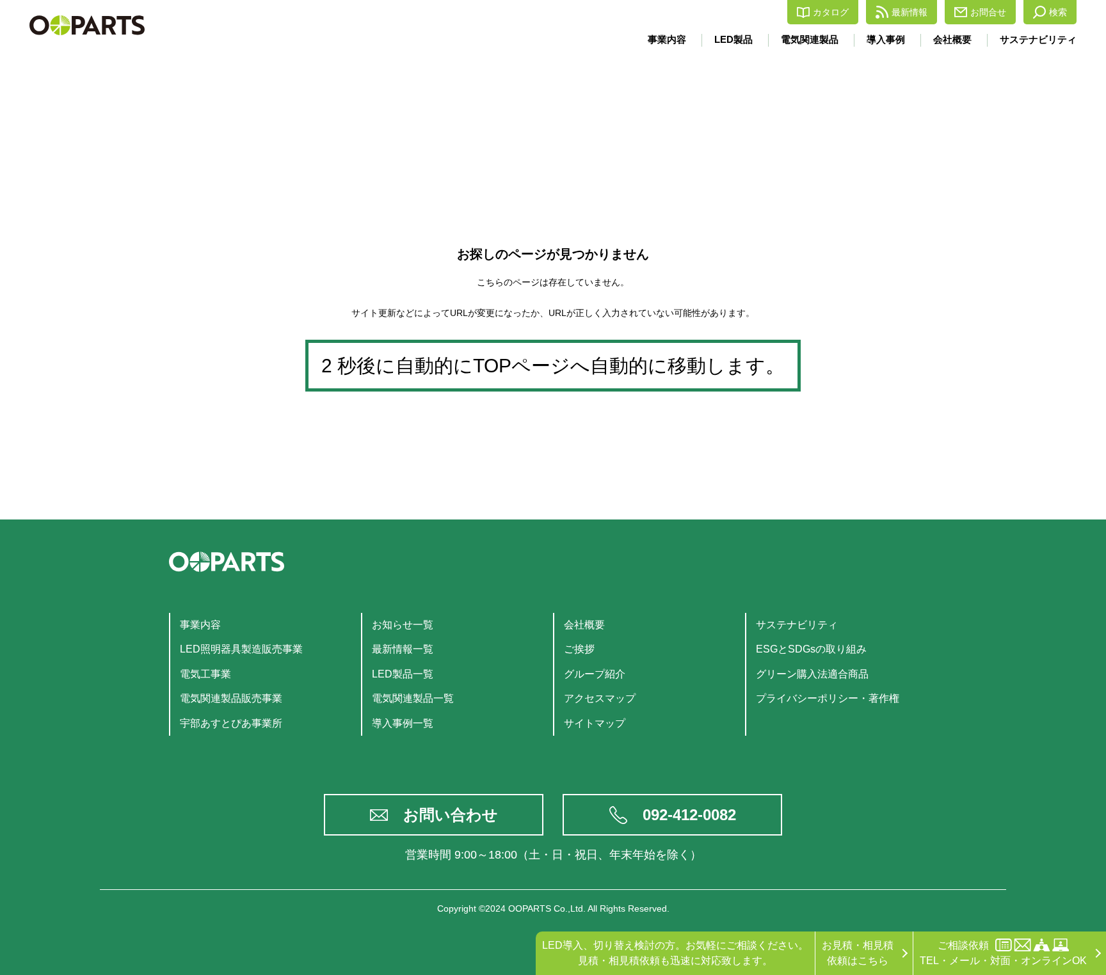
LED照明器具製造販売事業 (241, 649)
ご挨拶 (579, 649)
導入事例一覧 (402, 723)
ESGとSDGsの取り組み (811, 649)
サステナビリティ (1038, 39)
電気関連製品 (809, 39)
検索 (1058, 12)
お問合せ (988, 12)
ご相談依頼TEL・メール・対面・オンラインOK (1003, 953)
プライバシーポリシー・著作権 (827, 698)
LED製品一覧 (402, 674)
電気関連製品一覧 (413, 698)
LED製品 (733, 39)
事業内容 (667, 39)
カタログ (831, 12)
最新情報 (909, 12)
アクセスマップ (600, 698)
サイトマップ (594, 723)
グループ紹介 (594, 674)
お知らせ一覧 (402, 624)
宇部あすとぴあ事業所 (231, 723)
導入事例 (886, 39)
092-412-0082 (689, 814)
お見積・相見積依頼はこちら (858, 953)
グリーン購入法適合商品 (812, 674)
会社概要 (952, 39)
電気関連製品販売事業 (231, 698)
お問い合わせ (450, 814)
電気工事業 (205, 674)
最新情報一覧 (402, 649)
